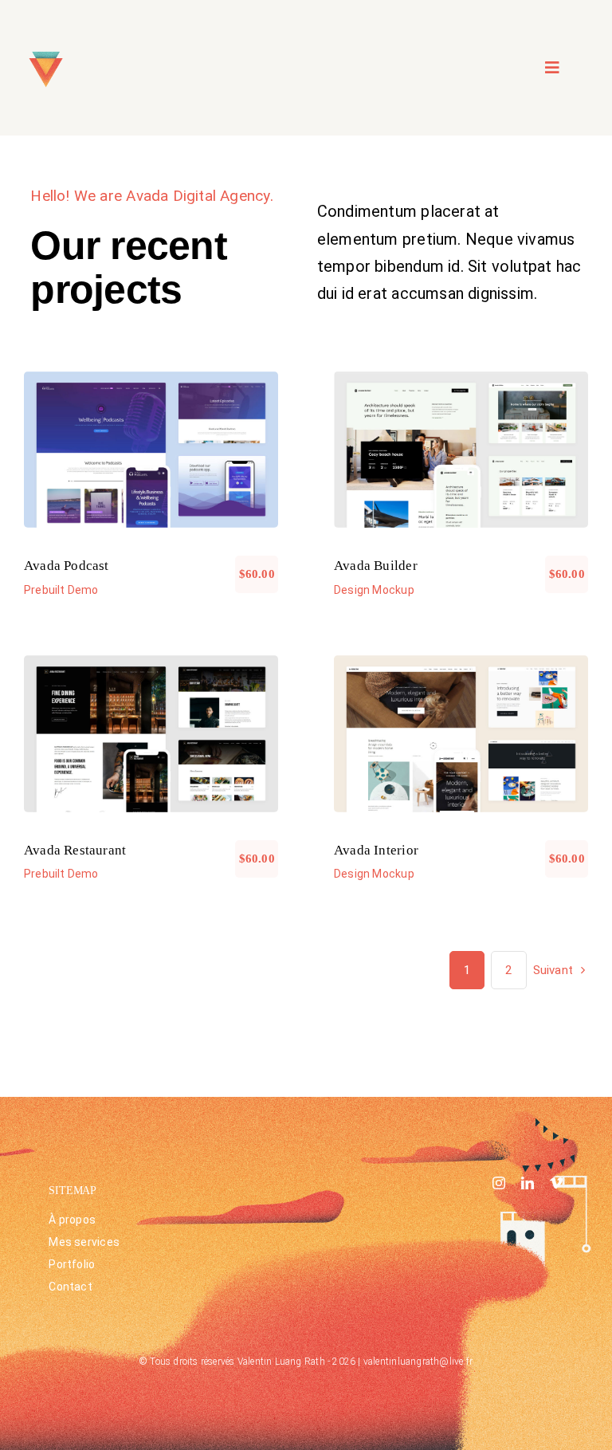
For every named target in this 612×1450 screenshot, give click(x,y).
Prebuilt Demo (151, 459)
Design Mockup (461, 459)
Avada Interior (376, 850)
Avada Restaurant (75, 850)
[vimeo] (556, 1183)
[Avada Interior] (461, 733)
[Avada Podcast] (151, 450)
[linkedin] (527, 1183)
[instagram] (498, 1183)
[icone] (46, 51)
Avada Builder (376, 565)
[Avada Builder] (461, 450)
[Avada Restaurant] (151, 733)
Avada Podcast (66, 565)
